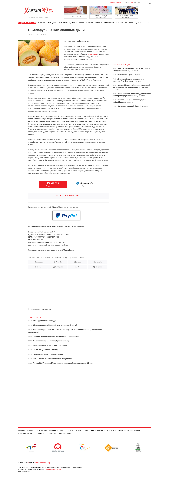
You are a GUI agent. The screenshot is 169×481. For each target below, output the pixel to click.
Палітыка (42, 23)
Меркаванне (109, 23)
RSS (79, 267)
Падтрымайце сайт (53, 184)
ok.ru (39, 267)
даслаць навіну (115, 2)
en (139, 2)
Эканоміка (63, 23)
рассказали (92, 54)
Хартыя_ (38, 11)
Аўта (127, 430)
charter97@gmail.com (53, 469)
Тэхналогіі (129, 23)
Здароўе (139, 23)
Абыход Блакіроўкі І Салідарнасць (31, 433)
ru (135, 2)
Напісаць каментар (69, 196)
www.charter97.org (43, 463)
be (132, 2)
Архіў (127, 2)
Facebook (39, 262)
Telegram (98, 267)
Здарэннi (73, 23)
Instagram (59, 267)
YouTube (59, 262)
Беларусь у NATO (65, 433)
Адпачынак (135, 430)
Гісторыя (98, 23)
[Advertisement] (63, 289)
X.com (78, 262)
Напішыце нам (46, 309)
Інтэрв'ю (119, 23)
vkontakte (98, 262)
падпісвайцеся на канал (84, 184)
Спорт (81, 23)
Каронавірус (52, 433)
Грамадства (52, 23)
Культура (89, 23)
